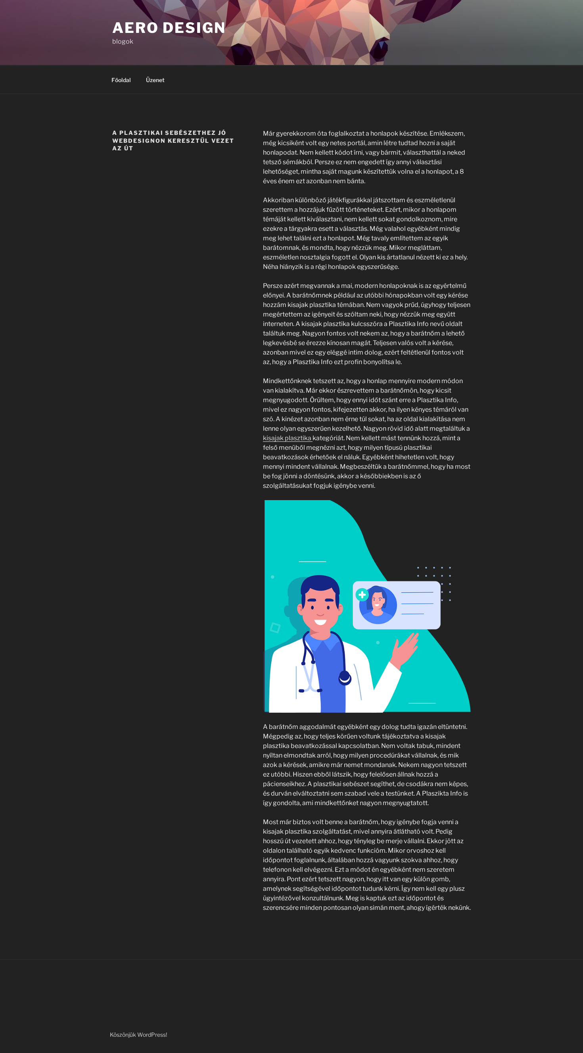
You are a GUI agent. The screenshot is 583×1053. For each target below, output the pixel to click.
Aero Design (169, 27)
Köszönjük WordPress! (138, 1034)
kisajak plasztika (288, 438)
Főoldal (121, 80)
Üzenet (155, 80)
